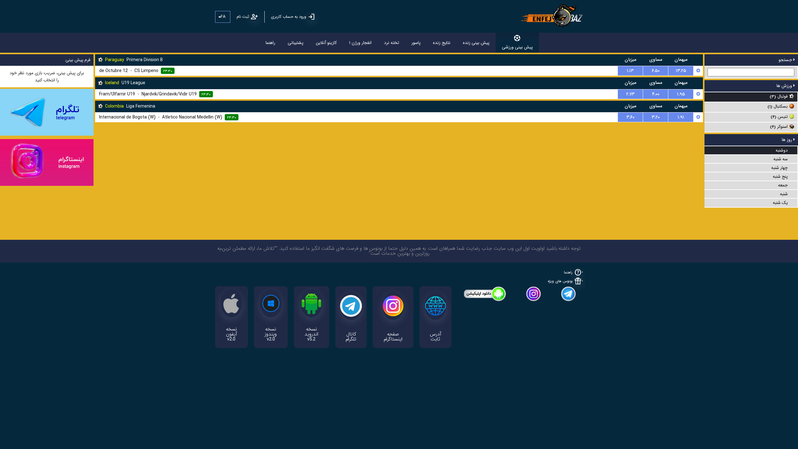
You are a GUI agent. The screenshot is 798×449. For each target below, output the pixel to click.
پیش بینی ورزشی (517, 47)
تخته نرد (391, 42)
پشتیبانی (295, 42)
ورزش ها (784, 85)
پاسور (416, 42)
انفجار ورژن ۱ (360, 42)
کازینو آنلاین (326, 42)
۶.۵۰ (656, 70)
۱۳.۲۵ (681, 70)
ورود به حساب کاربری (288, 16)
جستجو (786, 59)
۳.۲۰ (656, 117)
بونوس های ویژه (560, 281)
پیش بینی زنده (476, 42)
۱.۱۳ (630, 70)
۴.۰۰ (655, 94)
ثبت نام (243, 16)
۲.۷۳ (630, 94)
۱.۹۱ (681, 117)
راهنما (270, 42)
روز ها (787, 139)
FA (223, 16)
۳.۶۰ (630, 117)
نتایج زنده (441, 42)
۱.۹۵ (681, 94)
